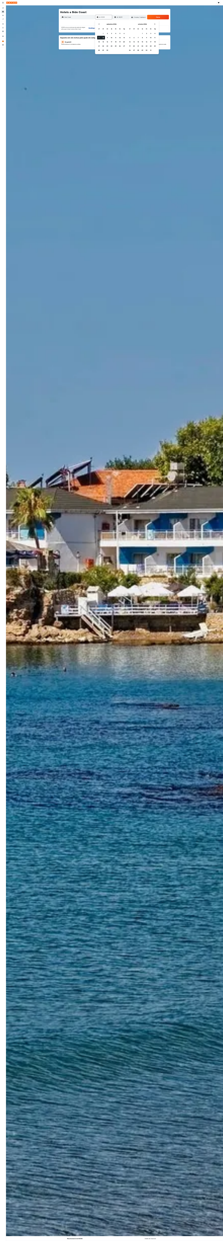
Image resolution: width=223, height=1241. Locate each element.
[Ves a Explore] (3, 24)
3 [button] (111, 33)
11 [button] (115, 37)
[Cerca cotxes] (3, 15)
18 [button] (115, 42)
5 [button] (129, 37)
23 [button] (107, 46)
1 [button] (142, 33)
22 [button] (103, 46)
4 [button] (115, 33)
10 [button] (111, 37)
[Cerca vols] (3, 8)
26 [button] (120, 46)
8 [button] (103, 37)
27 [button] (124, 46)
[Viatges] (3, 36)
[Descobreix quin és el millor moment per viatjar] (3, 31)
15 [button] (103, 42)
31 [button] (150, 50)
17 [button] (111, 42)
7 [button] (138, 37)
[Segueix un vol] (3, 27)
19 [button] (120, 42)
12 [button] (120, 37)
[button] (3, 3)
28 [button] (99, 50)
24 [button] (111, 46)
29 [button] (103, 50)
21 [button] (99, 46)
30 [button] (107, 50)
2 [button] (107, 33)
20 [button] (124, 42)
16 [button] (107, 42)
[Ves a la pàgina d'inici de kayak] (11, 3)
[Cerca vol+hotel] (3, 19)
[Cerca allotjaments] (3, 11)
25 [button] (115, 46)
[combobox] (79, 17)
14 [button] (99, 42)
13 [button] (124, 37)
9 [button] (107, 37)
